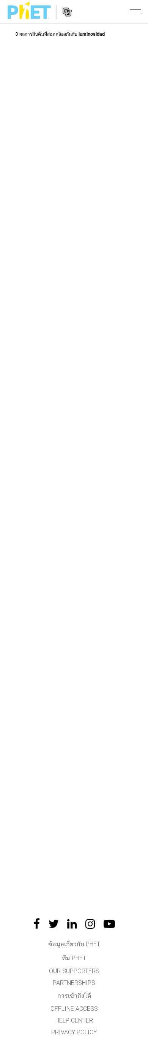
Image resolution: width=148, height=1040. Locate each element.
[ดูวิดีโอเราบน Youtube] (109, 923)
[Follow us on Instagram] (90, 923)
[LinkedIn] (72, 923)
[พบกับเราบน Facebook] (36, 923)
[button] (135, 11)
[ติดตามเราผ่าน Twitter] (53, 923)
